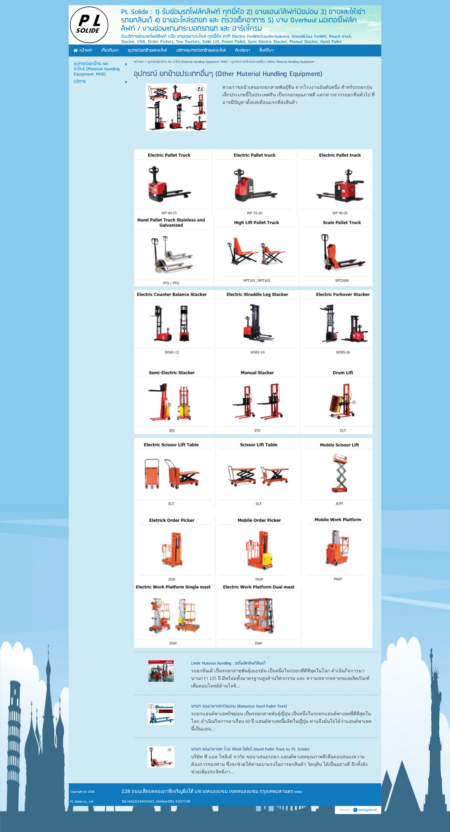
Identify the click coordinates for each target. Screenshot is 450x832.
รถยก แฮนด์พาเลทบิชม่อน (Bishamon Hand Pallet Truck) (239, 706)
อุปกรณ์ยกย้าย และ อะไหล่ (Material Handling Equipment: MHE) (188, 62)
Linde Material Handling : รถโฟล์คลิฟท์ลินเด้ (228, 663)
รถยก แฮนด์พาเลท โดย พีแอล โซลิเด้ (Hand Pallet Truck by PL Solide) (250, 749)
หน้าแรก (139, 62)
